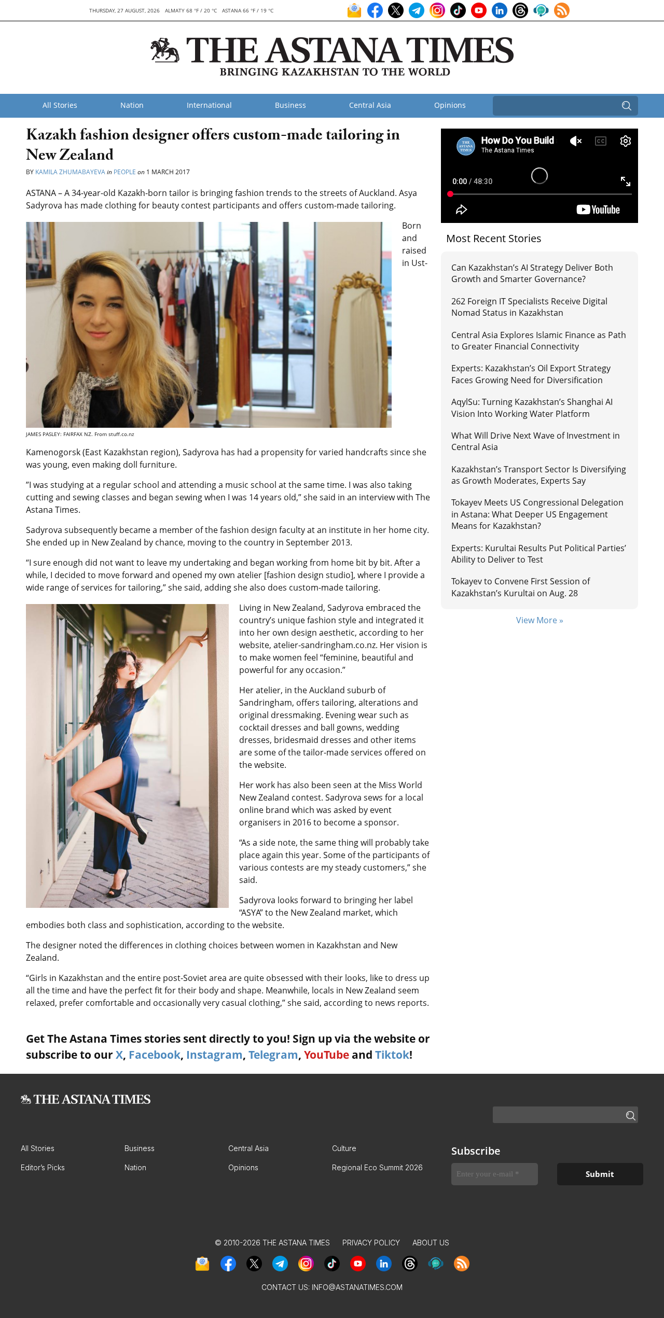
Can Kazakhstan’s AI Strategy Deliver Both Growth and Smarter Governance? (532, 273)
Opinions (450, 105)
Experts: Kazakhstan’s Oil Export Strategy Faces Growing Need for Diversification (531, 373)
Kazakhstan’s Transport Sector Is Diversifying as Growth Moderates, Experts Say (538, 475)
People (125, 171)
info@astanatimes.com (357, 1287)
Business (290, 105)
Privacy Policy (371, 1242)
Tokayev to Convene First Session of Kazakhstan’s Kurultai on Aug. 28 (520, 587)
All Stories (60, 105)
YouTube (326, 1054)
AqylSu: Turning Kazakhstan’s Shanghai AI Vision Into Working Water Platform (532, 407)
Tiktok (392, 1054)
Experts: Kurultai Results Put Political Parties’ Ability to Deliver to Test (538, 553)
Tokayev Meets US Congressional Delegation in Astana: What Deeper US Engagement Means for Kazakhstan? (537, 514)
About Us (430, 1242)
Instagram (214, 1054)
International (209, 105)
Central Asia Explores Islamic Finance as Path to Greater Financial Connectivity (538, 340)
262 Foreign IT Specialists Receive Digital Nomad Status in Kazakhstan (529, 307)
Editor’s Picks (43, 1167)
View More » (539, 620)
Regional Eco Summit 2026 (377, 1167)
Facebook (155, 1054)
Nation (132, 105)
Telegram (273, 1054)
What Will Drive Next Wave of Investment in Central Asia (535, 441)
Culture (344, 1148)
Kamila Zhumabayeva (71, 171)
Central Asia (370, 105)
